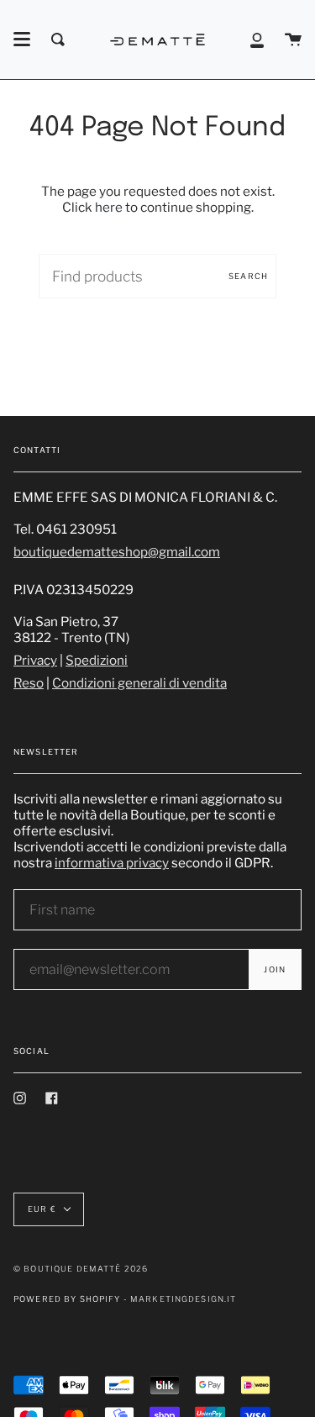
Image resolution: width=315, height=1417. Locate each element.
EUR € (42, 1209)
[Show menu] (22, 39)
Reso (28, 683)
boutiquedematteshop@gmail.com (116, 552)
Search (248, 276)
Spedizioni (97, 660)
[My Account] (257, 39)
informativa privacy (112, 863)
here (109, 207)
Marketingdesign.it (183, 1299)
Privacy (35, 660)
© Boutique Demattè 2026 (80, 1268)
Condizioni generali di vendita (139, 683)
